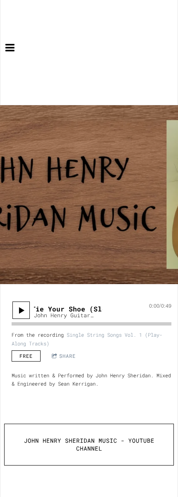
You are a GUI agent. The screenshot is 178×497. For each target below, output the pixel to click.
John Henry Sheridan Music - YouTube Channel (89, 445)
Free (26, 355)
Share (67, 355)
